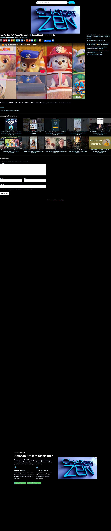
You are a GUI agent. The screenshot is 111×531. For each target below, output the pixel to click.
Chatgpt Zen (3, 37)
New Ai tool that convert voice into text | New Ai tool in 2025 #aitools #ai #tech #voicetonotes (33, 151)
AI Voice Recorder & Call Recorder (96, 40)
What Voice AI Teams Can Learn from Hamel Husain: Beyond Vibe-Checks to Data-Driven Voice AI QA (55, 151)
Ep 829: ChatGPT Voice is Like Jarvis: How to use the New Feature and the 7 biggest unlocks (98, 36)
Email (25, 178)
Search (71, 3)
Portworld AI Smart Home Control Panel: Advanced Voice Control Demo (11, 150)
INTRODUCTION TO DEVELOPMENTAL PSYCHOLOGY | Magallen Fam (100, 150)
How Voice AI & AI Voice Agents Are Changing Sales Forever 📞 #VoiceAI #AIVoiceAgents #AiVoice (78, 151)
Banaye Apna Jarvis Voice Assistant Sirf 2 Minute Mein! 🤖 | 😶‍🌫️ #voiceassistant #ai (55, 132)
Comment (2, 163)
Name (1, 178)
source (2, 107)
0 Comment (25, 37)
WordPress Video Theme (54, 199)
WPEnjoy (62, 199)
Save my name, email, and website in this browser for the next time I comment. (18, 190)
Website (2, 184)
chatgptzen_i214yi (10, 37)
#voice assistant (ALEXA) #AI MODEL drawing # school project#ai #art (78, 132)
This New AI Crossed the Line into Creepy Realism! (10, 110)
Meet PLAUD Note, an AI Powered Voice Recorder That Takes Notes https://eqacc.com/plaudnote (98, 52)
